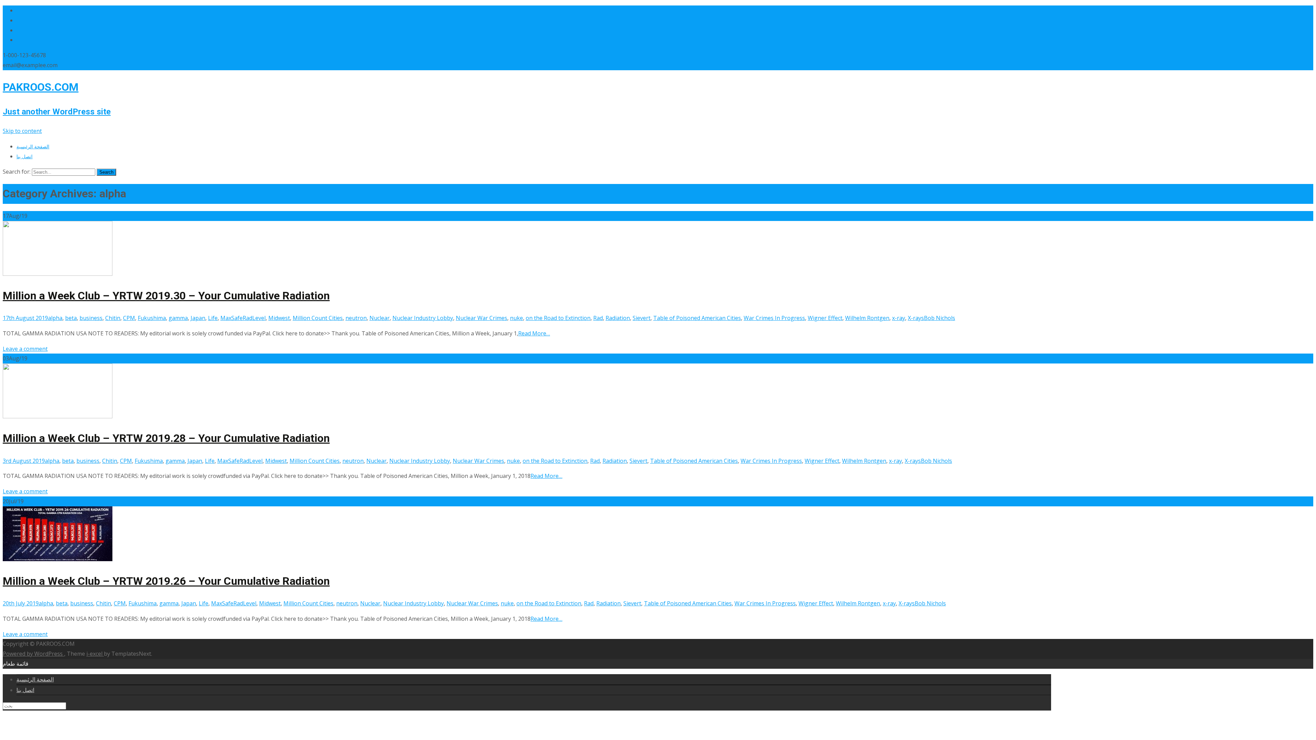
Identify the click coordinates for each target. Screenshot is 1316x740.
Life (213, 318)
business (91, 318)
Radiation (618, 318)
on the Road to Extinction (558, 318)
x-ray (898, 318)
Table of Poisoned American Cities (697, 318)
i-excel (95, 653)
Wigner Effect (825, 318)
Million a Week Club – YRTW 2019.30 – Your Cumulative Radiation (166, 295)
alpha (55, 318)
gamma (178, 318)
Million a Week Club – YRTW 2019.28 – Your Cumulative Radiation (166, 438)
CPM (129, 318)
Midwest (279, 318)
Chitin (112, 318)
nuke (516, 318)
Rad (598, 318)
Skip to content (22, 131)
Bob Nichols (939, 318)
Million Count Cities (318, 318)
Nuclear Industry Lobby (422, 318)
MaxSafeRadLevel (243, 318)
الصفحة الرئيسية (32, 146)
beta (71, 318)
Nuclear (379, 318)
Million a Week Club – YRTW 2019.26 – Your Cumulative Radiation (166, 581)
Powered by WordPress (33, 653)
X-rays (916, 318)
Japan (198, 318)
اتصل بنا (24, 156)
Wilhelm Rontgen (867, 318)
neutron (356, 318)
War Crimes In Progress (774, 318)
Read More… (534, 333)
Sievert (641, 318)
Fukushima (152, 318)
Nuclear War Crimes (481, 318)
